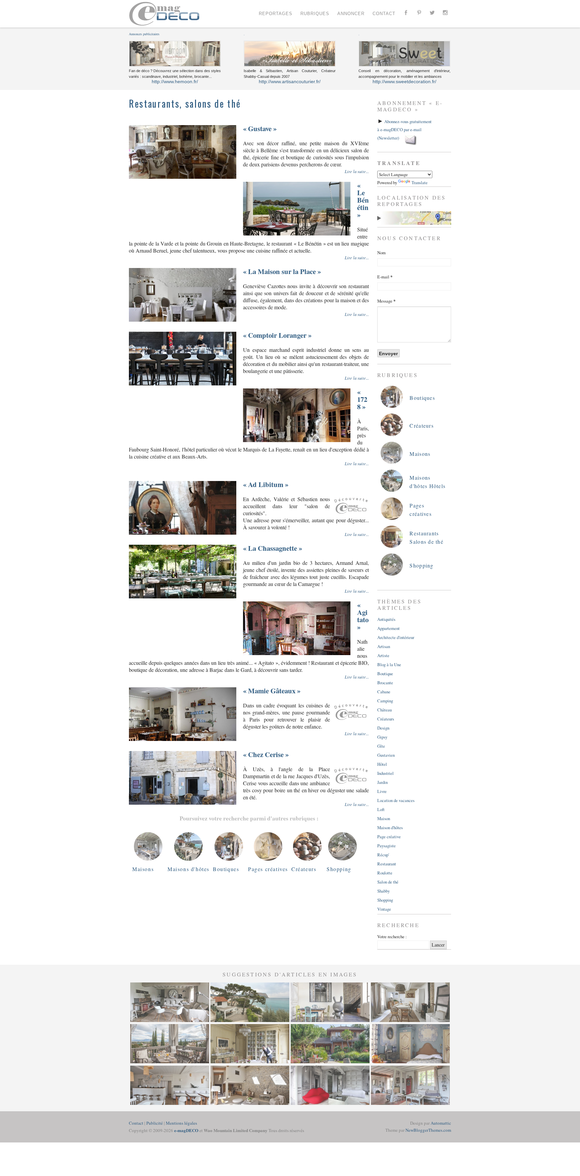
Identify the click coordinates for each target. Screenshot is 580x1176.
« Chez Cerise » (266, 754)
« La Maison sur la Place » (282, 271)
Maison (383, 818)
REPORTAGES (275, 13)
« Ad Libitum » (265, 484)
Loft (381, 809)
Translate (420, 182)
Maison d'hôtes (390, 827)
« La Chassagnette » (272, 548)
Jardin (382, 782)
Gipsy (382, 737)
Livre (382, 791)
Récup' (383, 855)
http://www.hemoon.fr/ (175, 81)
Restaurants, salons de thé (185, 103)
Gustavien (386, 755)
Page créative (389, 837)
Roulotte (384, 873)
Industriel (385, 773)
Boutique (385, 674)
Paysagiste (386, 846)
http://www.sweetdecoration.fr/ (404, 81)
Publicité (154, 1123)
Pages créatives (268, 868)
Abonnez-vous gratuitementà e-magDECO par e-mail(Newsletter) (404, 129)
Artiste (383, 655)
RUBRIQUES (314, 13)
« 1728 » (362, 399)
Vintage (384, 909)
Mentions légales (181, 1123)
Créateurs (303, 868)
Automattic (441, 1123)
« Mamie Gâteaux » (271, 691)
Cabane (383, 692)
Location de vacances (396, 800)
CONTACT (384, 13)
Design (383, 728)
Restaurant (386, 864)
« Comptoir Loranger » (277, 335)
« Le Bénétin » (363, 200)
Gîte (381, 746)
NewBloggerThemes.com (428, 1130)
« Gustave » (260, 128)
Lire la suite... (357, 171)
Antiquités (386, 619)
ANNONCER (351, 13)
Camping (385, 701)
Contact (136, 1123)
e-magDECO (186, 1130)
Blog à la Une (389, 664)
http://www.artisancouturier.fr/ (290, 81)
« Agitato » (363, 616)
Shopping (339, 868)
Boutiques (226, 868)
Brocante (385, 683)
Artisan (383, 646)
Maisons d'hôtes (188, 868)
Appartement (388, 628)
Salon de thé (387, 882)
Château (384, 710)
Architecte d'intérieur (395, 637)
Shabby (383, 891)
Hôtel (382, 764)
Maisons (143, 868)
